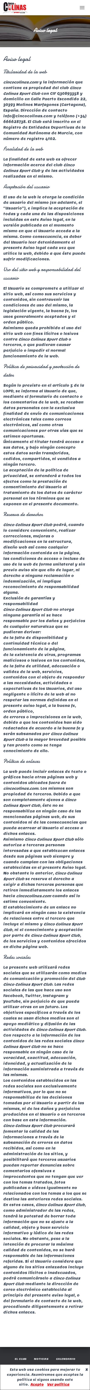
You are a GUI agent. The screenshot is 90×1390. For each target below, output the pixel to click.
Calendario (65, 1359)
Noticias (41, 1359)
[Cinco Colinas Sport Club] (17, 7)
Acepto (37, 1385)
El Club (20, 1359)
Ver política (58, 1385)
